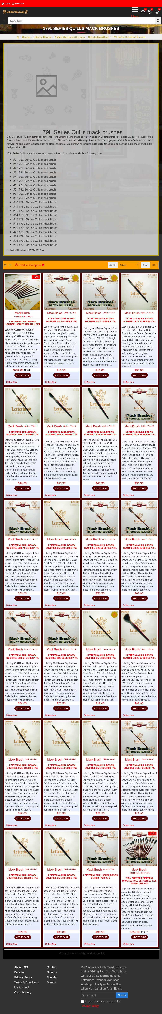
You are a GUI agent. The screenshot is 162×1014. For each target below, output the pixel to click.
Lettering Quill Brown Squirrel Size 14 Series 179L (100, 433)
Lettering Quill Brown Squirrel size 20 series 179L (100, 546)
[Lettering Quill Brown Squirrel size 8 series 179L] (22, 848)
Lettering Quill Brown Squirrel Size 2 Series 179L (61, 546)
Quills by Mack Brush (98, 37)
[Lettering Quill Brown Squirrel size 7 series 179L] (139, 738)
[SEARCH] (158, 20)
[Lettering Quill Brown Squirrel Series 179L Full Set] (22, 292)
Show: (145, 265)
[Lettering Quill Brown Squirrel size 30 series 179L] (139, 628)
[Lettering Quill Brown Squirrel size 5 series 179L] (61, 738)
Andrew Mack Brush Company (70, 37)
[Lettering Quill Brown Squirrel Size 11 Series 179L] (22, 405)
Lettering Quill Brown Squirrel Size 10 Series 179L (139, 320)
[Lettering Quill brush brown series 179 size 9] (100, 848)
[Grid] (5, 265)
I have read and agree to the (101, 1003)
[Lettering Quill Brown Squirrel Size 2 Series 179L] (61, 518)
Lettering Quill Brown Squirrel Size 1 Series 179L (100, 320)
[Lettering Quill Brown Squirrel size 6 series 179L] (100, 738)
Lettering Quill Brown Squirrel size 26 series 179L (61, 656)
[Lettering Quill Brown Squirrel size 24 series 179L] (22, 628)
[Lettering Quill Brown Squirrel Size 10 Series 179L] (139, 292)
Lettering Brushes (42, 37)
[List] (10, 265)
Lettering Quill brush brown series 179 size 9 (100, 876)
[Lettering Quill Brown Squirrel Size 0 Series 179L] (61, 292)
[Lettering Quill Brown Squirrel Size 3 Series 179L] (100, 628)
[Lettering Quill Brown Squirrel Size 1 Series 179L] (100, 292)
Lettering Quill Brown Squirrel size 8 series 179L (22, 876)
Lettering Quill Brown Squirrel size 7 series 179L (139, 766)
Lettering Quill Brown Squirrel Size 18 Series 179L (22, 546)
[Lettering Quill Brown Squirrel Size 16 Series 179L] (139, 405)
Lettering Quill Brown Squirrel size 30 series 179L (139, 656)
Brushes (26, 37)
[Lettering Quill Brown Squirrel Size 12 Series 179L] (61, 405)
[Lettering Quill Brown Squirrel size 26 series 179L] (61, 628)
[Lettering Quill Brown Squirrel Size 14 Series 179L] (100, 405)
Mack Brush (22, 313)
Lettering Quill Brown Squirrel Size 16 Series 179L (139, 433)
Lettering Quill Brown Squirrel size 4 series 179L (22, 766)
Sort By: (112, 265)
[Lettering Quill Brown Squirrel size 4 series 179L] (22, 738)
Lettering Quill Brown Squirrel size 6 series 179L (100, 766)
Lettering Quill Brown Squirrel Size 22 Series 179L (139, 546)
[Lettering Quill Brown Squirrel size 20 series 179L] (100, 518)
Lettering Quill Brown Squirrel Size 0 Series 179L (61, 320)
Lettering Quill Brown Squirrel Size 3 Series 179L (100, 656)
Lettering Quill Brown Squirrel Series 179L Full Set (22, 323)
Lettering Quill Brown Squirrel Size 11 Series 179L (22, 433)
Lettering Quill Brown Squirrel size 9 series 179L (61, 876)
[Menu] (135, 12)
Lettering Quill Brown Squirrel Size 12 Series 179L (61, 433)
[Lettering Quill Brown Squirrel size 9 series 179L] (61, 848)
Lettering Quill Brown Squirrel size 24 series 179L (22, 656)
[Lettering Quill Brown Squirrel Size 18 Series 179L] (22, 518)
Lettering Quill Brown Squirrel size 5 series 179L (61, 766)
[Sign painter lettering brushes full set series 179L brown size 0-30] (139, 848)
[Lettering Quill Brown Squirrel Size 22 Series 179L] (139, 518)
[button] (22, 375)
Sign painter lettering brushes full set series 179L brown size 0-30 (139, 881)
